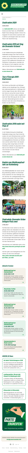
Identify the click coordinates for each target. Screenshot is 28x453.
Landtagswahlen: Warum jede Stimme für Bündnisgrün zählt (12, 375)
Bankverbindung (14, 447)
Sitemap (20, 447)
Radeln (4, 19)
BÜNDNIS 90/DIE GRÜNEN (18, 5)
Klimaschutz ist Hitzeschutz (11, 390)
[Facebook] (10, 444)
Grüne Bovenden (6, 17)
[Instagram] (13, 444)
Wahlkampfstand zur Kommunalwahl (10, 271)
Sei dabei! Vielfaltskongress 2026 (13, 360)
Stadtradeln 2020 (8, 29)
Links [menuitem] (16, 444)
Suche (24, 447)
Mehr (14, 282)
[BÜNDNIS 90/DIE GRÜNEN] (4, 5)
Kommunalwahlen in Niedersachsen (10, 342)
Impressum (10, 451)
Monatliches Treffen (9, 289)
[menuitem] (3, 448)
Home (3, 447)
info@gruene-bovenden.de (13, 439)
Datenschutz (17, 451)
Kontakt (7, 447)
